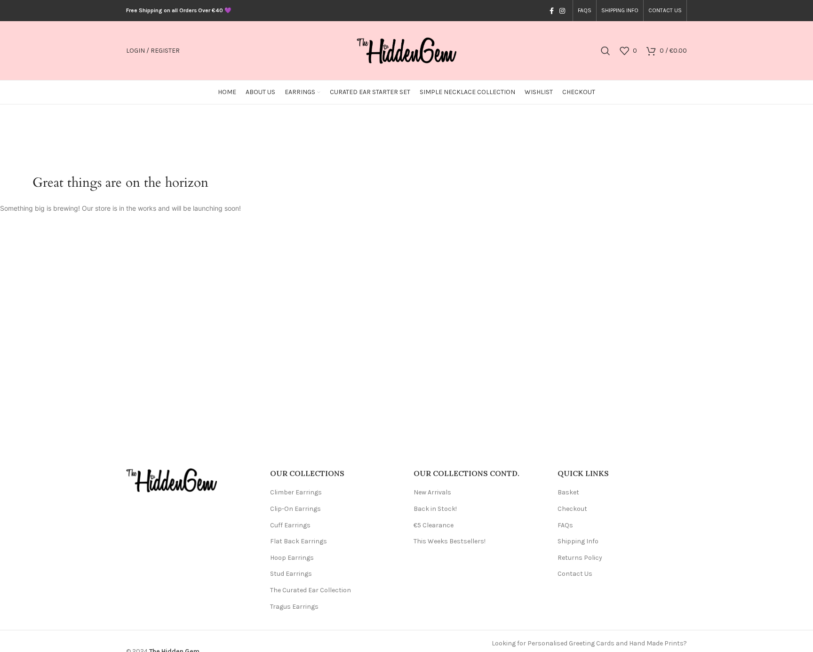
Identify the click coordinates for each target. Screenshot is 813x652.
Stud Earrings (291, 574)
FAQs (565, 525)
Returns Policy (580, 558)
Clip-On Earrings (295, 509)
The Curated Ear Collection (310, 590)
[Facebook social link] (552, 11)
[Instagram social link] (562, 11)
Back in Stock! (435, 509)
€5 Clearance (434, 525)
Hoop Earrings (292, 558)
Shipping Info (578, 541)
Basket (568, 492)
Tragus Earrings (294, 607)
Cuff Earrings (290, 525)
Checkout (572, 509)
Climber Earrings (296, 492)
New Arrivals (432, 492)
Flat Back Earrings (298, 541)
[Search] (605, 50)
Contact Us (575, 574)
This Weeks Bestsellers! (450, 541)
